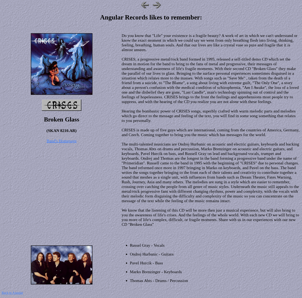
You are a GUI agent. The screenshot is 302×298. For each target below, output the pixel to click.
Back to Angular (12, 293)
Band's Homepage (62, 141)
